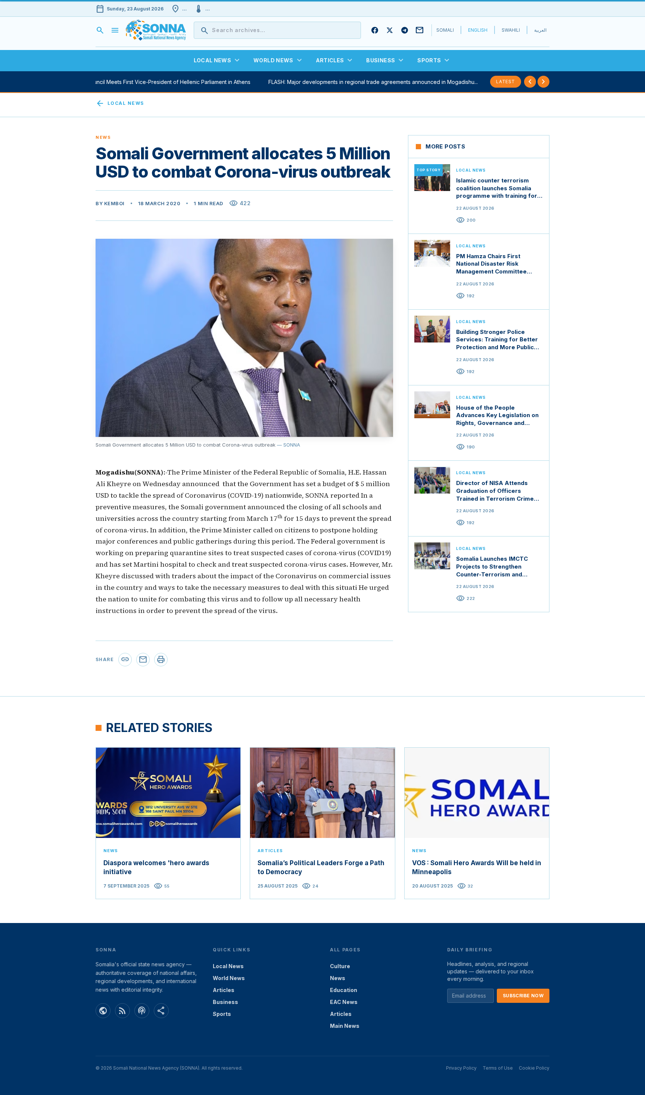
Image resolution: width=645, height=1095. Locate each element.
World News (229, 978)
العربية (540, 30)
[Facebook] (375, 30)
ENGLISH (477, 30)
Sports (222, 1014)
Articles (223, 990)
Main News (344, 1026)
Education (343, 990)
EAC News (344, 1002)
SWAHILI (511, 30)
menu (114, 30)
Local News (120, 103)
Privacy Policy (461, 1068)
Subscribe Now (523, 995)
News (337, 978)
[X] (390, 30)
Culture (340, 966)
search (100, 30)
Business (225, 1002)
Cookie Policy (534, 1068)
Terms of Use (498, 1068)
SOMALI (445, 30)
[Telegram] (405, 30)
